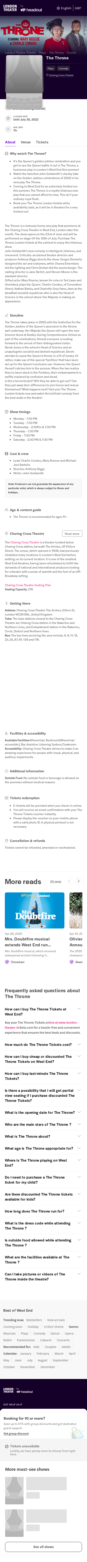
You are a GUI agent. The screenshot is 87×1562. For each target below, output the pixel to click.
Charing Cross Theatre (61, 75)
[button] (43, 1547)
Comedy (63, 68)
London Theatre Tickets (20, 52)
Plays (42, 52)
